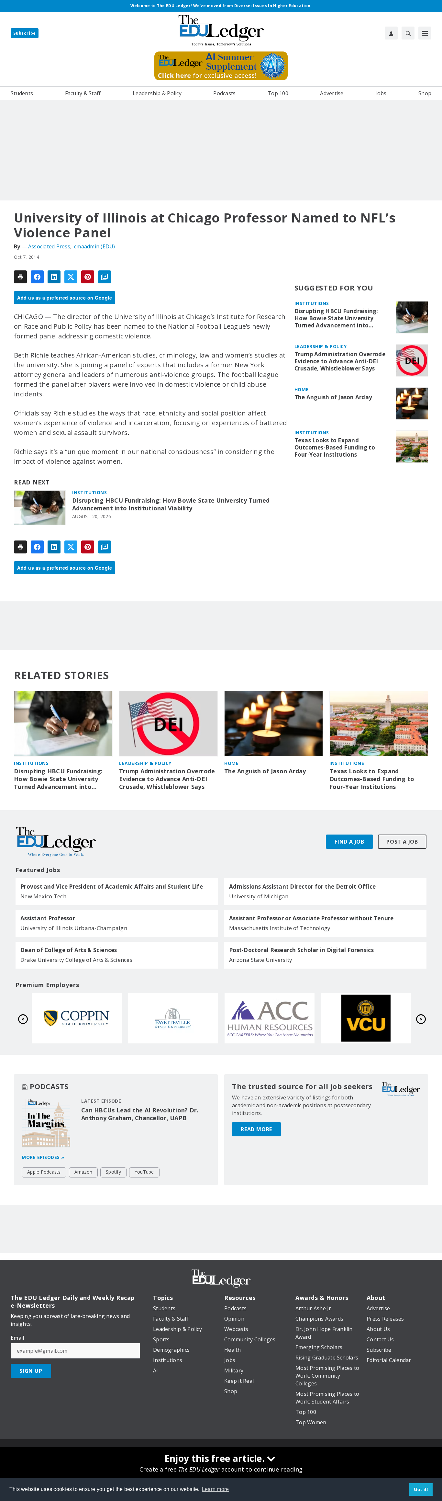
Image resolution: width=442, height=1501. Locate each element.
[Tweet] (70, 276)
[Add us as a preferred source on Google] (104, 276)
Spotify (113, 1172)
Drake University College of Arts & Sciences (76, 959)
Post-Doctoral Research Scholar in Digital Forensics (301, 950)
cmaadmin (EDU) (94, 246)
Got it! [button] (421, 1489)
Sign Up (30, 1370)
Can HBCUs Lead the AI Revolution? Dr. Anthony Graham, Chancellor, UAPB (139, 1114)
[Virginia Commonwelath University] (173, 1018)
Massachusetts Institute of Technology (279, 928)
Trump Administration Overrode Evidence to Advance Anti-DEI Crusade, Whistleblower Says (339, 361)
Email (17, 1337)
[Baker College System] (366, 1018)
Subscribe (24, 33)
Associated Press (49, 246)
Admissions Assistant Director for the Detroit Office (302, 886)
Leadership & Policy (320, 346)
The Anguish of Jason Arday (333, 397)
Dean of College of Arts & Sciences (68, 950)
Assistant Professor (47, 918)
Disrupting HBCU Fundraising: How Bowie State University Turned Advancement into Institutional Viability (171, 504)
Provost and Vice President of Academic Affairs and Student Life (111, 886)
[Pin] (87, 276)
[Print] (20, 276)
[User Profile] (391, 33)
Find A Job (349, 841)
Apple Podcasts (44, 1172)
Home (301, 389)
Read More (256, 1129)
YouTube (144, 1172)
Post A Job (402, 841)
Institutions (89, 492)
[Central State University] (270, 1018)
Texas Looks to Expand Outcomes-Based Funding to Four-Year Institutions (334, 447)
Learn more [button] (215, 1489)
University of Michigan (259, 896)
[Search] (408, 33)
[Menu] (424, 33)
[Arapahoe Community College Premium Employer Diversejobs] (77, 1018)
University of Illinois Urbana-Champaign (73, 928)
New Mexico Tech (43, 896)
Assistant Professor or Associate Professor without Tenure (311, 918)
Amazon (83, 1172)
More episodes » (43, 1157)
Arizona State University (260, 959)
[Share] (37, 276)
